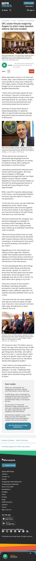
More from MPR (7, 487)
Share (31, 71)
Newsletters (6, 489)
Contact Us (5, 477)
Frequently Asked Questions (12, 482)
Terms (4, 507)
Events (4, 479)
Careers (4, 474)
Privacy (4, 497)
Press (4, 494)
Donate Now (28, 3)
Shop (3, 499)
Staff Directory (7, 502)
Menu (6, 10)
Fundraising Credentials (10, 484)
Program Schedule (7, 440)
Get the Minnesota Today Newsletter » (18, 426)
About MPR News (8, 471)
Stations (5, 504)
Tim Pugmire (6, 20)
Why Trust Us (6, 510)
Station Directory (22, 440)
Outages (5, 492)
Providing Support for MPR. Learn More (16, 446)
